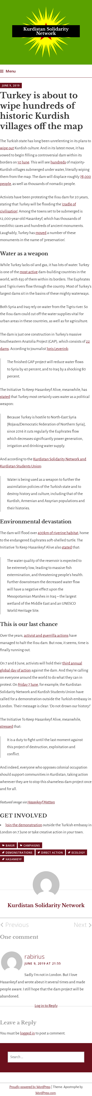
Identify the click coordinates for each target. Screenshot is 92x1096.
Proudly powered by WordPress (29, 1087)
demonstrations (19, 852)
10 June (23, 162)
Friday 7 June (28, 685)
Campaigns (32, 845)
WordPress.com (45, 1093)
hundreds (58, 162)
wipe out (7, 148)
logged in (27, 1033)
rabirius (34, 956)
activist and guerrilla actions (46, 636)
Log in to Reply (46, 1006)
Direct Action (52, 852)
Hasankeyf (14, 859)
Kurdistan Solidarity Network (46, 31)
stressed (6, 727)
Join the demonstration (23, 825)
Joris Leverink (57, 349)
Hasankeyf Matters (41, 802)
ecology (78, 852)
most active (29, 272)
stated (5, 397)
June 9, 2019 (11, 85)
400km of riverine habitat (58, 533)
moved (41, 233)
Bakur (10, 845)
